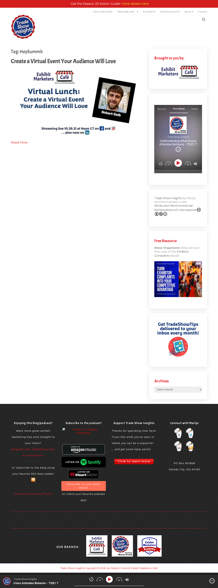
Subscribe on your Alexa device (83, 486)
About (187, 11)
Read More (19, 142)
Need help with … (126, 11)
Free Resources (169, 11)
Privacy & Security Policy (33, 493)
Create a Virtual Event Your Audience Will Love (63, 61)
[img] (178, 149)
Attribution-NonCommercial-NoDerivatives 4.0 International (175, 208)
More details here (135, 4)
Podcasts (148, 11)
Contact (202, 11)
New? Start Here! (102, 11)
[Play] (179, 163)
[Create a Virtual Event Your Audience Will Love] (76, 101)
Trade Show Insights (168, 198)
